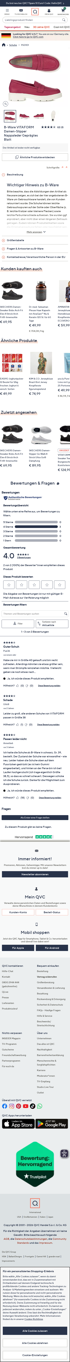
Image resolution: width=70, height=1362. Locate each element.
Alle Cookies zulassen (35, 1330)
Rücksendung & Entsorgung (51, 999)
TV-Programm (9, 1043)
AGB (6, 1238)
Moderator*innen (46, 1075)
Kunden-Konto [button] (18, 912)
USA (19, 1217)
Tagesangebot (12, 27)
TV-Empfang (43, 1081)
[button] (7, 12)
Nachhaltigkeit (44, 1049)
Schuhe (13, 45)
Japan (50, 1217)
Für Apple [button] (18, 948)
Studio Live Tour (45, 1087)
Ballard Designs (15, 1256)
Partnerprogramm (11, 1060)
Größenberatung (45, 982)
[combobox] (32, 20)
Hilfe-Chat (7, 971)
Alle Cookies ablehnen (35, 1343)
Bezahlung (42, 993)
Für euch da (8, 1066)
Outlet (40, 1092)
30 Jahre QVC (41, 27)
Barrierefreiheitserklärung (50, 1055)
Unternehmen (44, 1038)
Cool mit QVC (62, 27)
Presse (5, 997)
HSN (4, 1256)
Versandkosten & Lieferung (51, 987)
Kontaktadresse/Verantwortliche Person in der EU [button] (36, 257)
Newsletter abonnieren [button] (35, 874)
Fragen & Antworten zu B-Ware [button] (25, 248)
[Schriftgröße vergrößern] (63, 167)
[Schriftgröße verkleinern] (67, 167)
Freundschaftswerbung (14, 1055)
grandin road (54, 1256)
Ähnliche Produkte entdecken (37, 157)
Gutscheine (8, 1049)
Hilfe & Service (44, 1015)
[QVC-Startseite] (3, 45)
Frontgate (29, 1256)
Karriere (41, 1070)
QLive (5, 991)
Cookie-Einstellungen (35, 1355)
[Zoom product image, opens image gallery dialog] (5, 104)
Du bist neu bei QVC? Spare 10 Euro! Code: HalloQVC (34, 3)
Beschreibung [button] (15, 174)
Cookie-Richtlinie (33, 1319)
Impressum (45, 1242)
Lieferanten (8, 1003)
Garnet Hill (41, 1256)
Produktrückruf (10, 1008)
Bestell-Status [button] (52, 912)
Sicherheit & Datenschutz (50, 1004)
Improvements (8, 1261)
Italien (43, 1217)
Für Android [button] (52, 948)
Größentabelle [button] (15, 240)
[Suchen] (64, 20)
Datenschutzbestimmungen (31, 1238)
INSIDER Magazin (11, 1038)
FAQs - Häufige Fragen (49, 1010)
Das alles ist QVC (46, 1043)
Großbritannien (30, 1217)
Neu (26, 27)
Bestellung (42, 971)
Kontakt (6, 976)
